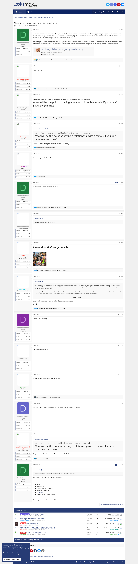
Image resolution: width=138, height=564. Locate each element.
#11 (122, 345)
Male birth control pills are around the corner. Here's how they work (63, 49)
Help (114, 562)
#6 (122, 182)
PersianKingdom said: (41, 129)
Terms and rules (97, 562)
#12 (122, 374)
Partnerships (88, 562)
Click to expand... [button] (78, 297)
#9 (122, 276)
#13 (122, 403)
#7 (122, 213)
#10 (122, 314)
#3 (122, 95)
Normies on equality (37, 514)
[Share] (119, 30)
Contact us (66, 562)
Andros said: (38, 218)
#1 (122, 29)
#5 (122, 153)
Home (118, 562)
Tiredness (40, 492)
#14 (122, 434)
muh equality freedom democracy (32, 519)
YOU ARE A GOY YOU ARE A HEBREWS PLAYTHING (37, 528)
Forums (20, 12)
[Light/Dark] (112, 11)
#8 (122, 242)
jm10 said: (37, 470)
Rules (31, 12)
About (73, 562)
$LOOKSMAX (79, 562)
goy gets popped (33, 523)
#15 (122, 465)
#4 (122, 124)
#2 (122, 66)
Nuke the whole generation (36, 532)
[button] (24, 11)
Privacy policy (108, 562)
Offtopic (42, 516)
